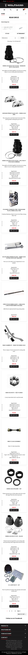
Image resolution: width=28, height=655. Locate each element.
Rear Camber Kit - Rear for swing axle (14, 345)
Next (19, 611)
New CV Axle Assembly (14, 441)
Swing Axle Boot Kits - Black (14, 536)
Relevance (9, 38)
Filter (22, 38)
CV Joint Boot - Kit (14, 585)
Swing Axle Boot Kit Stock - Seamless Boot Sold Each (14, 66)
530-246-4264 (10, 1)
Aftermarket (21, 33)
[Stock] (7, 28)
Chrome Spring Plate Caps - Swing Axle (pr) (14, 113)
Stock (7, 33)
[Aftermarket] (21, 28)
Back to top (22, 614)
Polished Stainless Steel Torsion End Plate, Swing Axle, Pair (14, 210)
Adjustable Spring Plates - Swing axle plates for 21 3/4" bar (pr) (14, 257)
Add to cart (14, 87)
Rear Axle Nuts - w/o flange (14, 392)
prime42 (20, 653)
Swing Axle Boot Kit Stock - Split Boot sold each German (14, 161)
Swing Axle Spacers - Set (14, 489)
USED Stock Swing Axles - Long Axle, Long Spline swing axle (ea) (14, 304)
